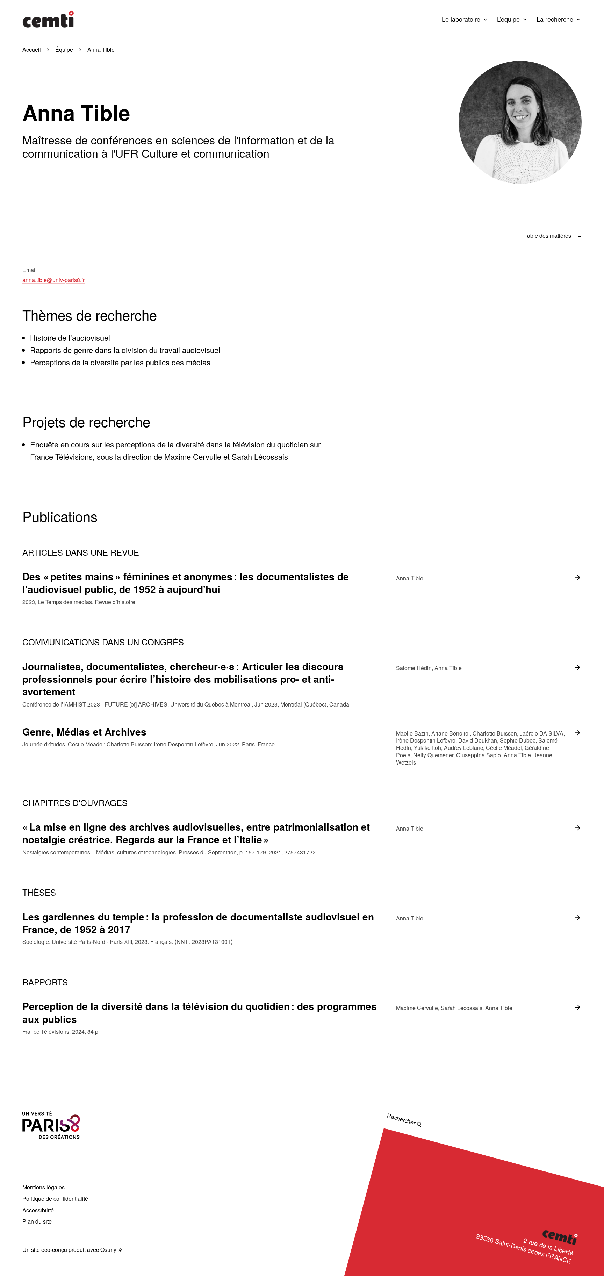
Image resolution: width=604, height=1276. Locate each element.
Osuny (108, 1250)
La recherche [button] (555, 18)
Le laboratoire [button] (461, 18)
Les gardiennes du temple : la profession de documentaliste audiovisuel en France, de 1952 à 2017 (198, 922)
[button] (520, 122)
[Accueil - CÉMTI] (48, 19)
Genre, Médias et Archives (84, 731)
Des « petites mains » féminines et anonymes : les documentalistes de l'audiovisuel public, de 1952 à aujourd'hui (185, 582)
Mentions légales (43, 1187)
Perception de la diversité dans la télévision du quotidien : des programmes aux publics (199, 1012)
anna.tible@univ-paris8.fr (53, 280)
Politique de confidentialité (55, 1199)
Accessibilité (38, 1210)
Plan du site (37, 1221)
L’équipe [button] (508, 18)
